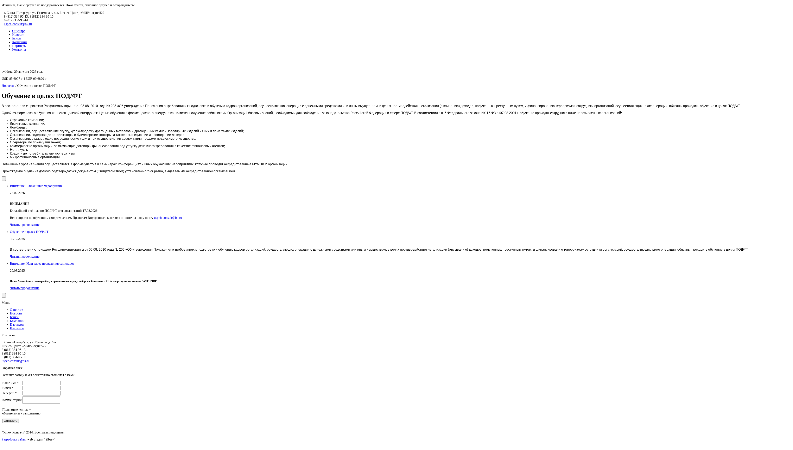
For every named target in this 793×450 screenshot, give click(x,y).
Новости (18, 34)
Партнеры (19, 46)
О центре (18, 31)
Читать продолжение (24, 224)
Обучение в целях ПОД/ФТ (29, 231)
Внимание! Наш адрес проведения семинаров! (43, 263)
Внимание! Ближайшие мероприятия (36, 186)
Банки (16, 38)
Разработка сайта (14, 439)
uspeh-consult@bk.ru (18, 24)
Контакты (19, 49)
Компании (19, 42)
